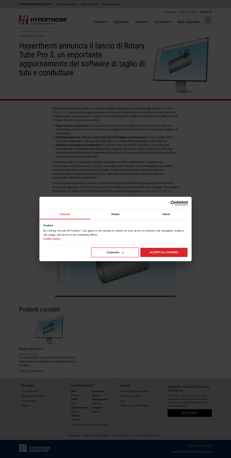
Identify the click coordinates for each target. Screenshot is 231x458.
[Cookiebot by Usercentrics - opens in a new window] (173, 203)
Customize (113, 252)
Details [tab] (115, 214)
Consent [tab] (65, 214)
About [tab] (166, 214)
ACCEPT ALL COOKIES (164, 252)
